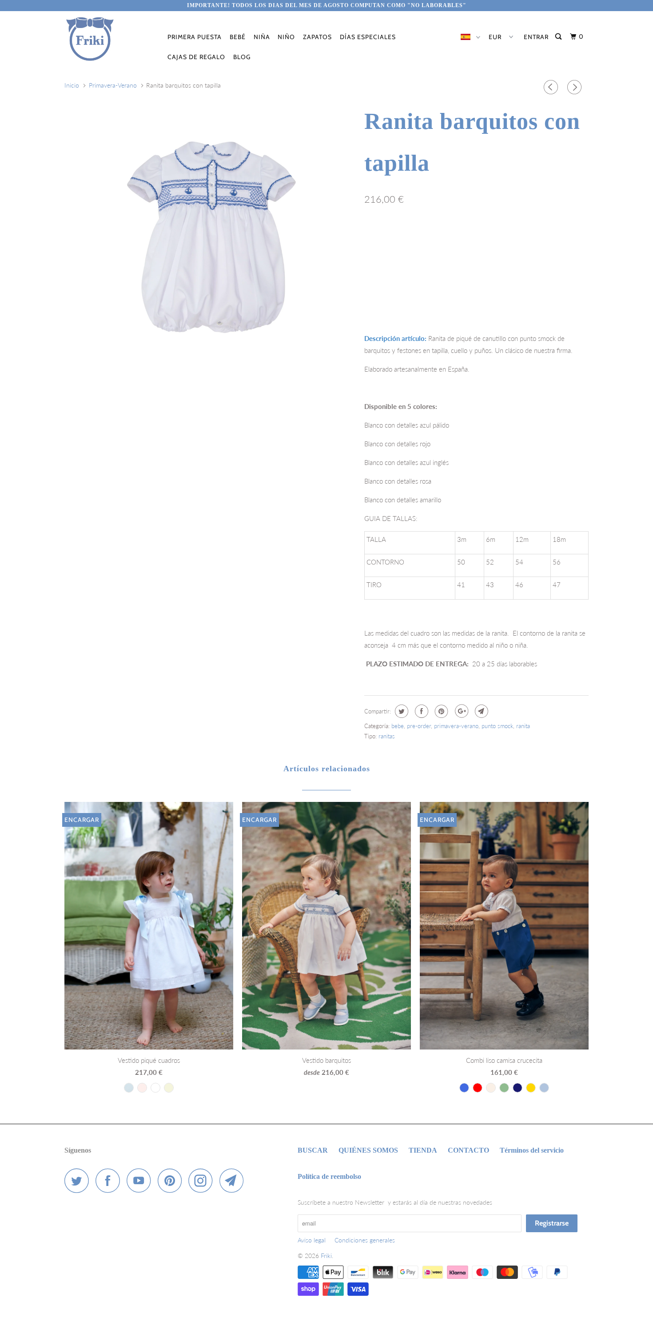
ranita (523, 725)
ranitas (386, 736)
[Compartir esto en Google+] (460, 711)
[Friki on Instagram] (203, 1180)
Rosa (553, 274)
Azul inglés (439, 274)
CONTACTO (468, 1150)
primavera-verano (456, 725)
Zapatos (317, 37)
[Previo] (552, 87)
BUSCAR (313, 1150)
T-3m (376, 238)
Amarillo (486, 274)
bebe (397, 725)
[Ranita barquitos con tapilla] (209, 242)
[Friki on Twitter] (79, 1180)
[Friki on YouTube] (141, 1180)
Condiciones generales (364, 1240)
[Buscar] (559, 36)
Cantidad (375, 297)
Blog (242, 57)
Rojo (523, 274)
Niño (286, 37)
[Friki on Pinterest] (172, 1180)
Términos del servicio (532, 1150)
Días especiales (368, 37)
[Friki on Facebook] (110, 1180)
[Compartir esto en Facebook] (420, 711)
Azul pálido (388, 274)
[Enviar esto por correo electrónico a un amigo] (480, 711)
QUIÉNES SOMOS (368, 1150)
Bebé (238, 37)
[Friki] (109, 39)
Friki (326, 1255)
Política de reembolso (329, 1176)
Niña (262, 37)
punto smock (497, 725)
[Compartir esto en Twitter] (400, 711)
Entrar (536, 37)
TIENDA (423, 1150)
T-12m (435, 238)
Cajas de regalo (196, 57)
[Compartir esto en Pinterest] (440, 711)
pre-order (419, 725)
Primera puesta (194, 37)
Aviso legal (312, 1240)
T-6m (405, 238)
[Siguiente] (575, 87)
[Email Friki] (234, 1180)
